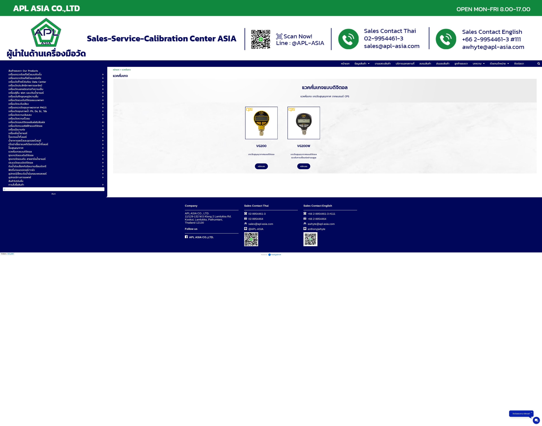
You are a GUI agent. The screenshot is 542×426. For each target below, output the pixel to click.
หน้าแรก (116, 69)
